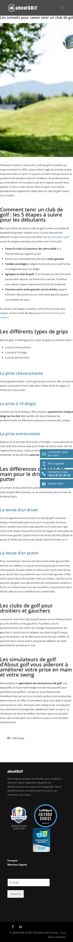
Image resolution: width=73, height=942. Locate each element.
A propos (12, 860)
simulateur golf (60, 237)
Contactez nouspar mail (55, 453)
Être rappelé (53, 464)
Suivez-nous (52, 483)
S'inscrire (16, 894)
